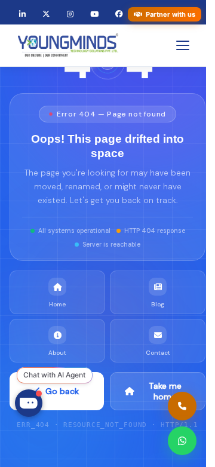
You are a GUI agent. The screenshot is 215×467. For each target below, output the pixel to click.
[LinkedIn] (22, 14)
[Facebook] (119, 14)
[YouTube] (94, 14)
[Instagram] (70, 14)
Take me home (165, 391)
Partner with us (170, 14)
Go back (62, 391)
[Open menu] (183, 45)
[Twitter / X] (46, 14)
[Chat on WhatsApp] (182, 440)
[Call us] (182, 406)
